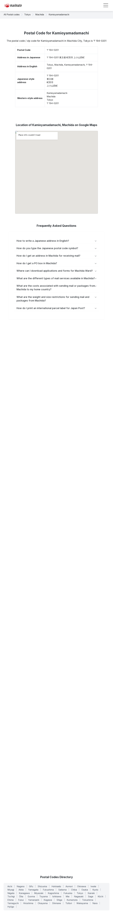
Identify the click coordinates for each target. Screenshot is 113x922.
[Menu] (106, 5)
